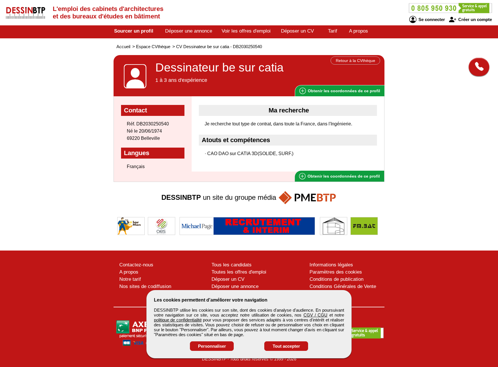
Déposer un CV (297, 31)
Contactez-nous (136, 265)
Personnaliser (212, 346)
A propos (358, 31)
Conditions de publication (336, 279)
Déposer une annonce (188, 31)
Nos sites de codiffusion (145, 286)
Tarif (332, 31)
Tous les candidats (232, 265)
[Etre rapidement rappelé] (477, 67)
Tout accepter (286, 346)
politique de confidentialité (178, 319)
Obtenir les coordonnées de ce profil (343, 176)
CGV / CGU (315, 315)
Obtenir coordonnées (343, 91)
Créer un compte (474, 19)
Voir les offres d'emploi (246, 31)
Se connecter (431, 19)
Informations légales (331, 265)
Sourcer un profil (133, 31)
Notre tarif (130, 279)
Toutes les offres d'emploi (239, 272)
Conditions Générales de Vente (343, 286)
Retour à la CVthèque (355, 60)
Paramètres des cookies (336, 272)
